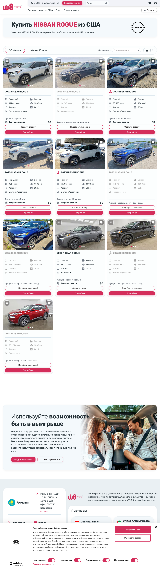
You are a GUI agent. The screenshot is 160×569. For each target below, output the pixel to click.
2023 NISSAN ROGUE (68, 91)
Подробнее (28, 132)
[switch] (77, 560)
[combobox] (125, 50)
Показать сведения (42, 564)
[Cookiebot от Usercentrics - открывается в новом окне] (16, 564)
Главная (32, 10)
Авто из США (46, 10)
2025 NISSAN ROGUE (16, 172)
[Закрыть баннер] (156, 527)
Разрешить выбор (132, 538)
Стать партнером (50, 459)
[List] (151, 50)
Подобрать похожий (80, 127)
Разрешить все (133, 529)
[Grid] (147, 50)
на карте (44, 511)
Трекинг (151, 10)
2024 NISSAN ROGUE (124, 91)
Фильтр (17, 50)
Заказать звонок (72, 3)
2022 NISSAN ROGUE (16, 91)
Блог (58, 10)
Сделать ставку (28, 127)
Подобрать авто (23, 459)
